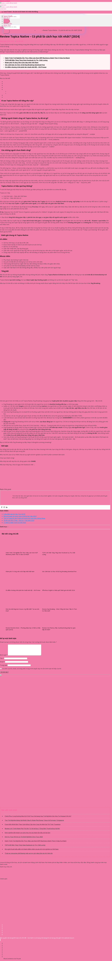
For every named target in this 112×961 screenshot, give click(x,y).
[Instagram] (4, 507)
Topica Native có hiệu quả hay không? (16, 87)
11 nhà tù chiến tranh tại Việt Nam (15, 522)
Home (32, 30)
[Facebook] (2, 507)
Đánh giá (7, 22)
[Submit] (7, 31)
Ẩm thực (7, 18)
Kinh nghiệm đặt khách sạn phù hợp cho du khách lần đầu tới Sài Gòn (27, 833)
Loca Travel (8, 16)
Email (2, 662)
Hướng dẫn (8, 24)
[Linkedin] (6, 507)
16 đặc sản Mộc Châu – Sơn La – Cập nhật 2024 (19, 520)
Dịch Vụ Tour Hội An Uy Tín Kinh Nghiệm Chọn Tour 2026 (24, 837)
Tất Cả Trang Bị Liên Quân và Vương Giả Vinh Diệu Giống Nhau (24, 518)
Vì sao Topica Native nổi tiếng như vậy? (16, 82)
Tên (2, 658)
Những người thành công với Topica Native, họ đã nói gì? (22, 84)
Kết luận (6, 97)
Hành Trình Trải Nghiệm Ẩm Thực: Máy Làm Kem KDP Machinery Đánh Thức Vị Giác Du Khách (37, 58)
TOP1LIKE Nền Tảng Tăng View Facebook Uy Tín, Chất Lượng (26, 60)
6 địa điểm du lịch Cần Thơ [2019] (14, 514)
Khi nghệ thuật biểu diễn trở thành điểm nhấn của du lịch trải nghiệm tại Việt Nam (31, 849)
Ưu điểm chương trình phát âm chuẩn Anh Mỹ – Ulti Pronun (25, 67)
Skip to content (5, 1)
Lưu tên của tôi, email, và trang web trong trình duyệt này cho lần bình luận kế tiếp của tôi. (31, 669)
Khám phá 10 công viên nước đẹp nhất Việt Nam (21, 63)
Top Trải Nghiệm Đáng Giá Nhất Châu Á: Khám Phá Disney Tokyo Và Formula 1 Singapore (34, 820)
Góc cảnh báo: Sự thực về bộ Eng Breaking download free (25, 65)
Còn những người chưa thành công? (15, 86)
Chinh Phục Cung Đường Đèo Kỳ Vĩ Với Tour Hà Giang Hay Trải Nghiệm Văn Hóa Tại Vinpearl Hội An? (38, 816)
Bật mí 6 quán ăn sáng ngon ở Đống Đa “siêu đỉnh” (20, 516)
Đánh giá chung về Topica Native (14, 89)
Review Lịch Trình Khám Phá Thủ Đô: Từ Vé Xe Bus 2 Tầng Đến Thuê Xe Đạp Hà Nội (32, 829)
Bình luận (3, 655)
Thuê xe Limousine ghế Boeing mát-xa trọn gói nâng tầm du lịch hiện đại (29, 853)
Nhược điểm (11, 93)
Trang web (3, 665)
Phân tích (7, 26)
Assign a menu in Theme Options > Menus (18, 957)
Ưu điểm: (10, 91)
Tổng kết (7, 95)
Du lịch (6, 20)
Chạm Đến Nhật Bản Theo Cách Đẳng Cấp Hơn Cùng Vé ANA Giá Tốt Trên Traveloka (32, 824)
